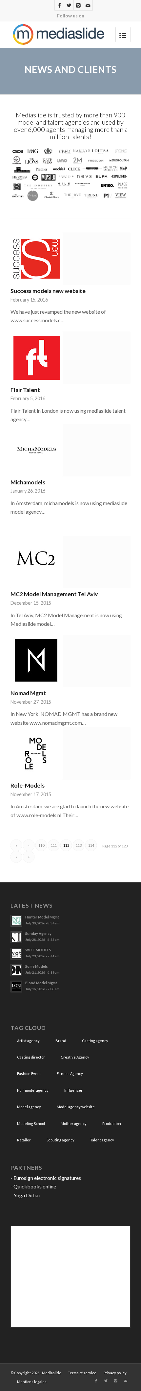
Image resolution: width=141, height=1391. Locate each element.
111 (54, 845)
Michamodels (27, 482)
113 (79, 845)
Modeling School (31, 1123)
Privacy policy (115, 1373)
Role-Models (27, 785)
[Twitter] (68, 5)
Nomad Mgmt (28, 693)
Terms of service (82, 1373)
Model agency (29, 1107)
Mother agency (74, 1123)
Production (111, 1123)
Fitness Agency (70, 1073)
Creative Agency (75, 1057)
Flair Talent (25, 389)
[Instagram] (78, 5)
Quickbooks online (34, 1186)
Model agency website (76, 1107)
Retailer (24, 1140)
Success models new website (48, 290)
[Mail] (87, 5)
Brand (60, 1040)
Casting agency (95, 1040)
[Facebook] (59, 5)
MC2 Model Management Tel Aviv (54, 594)
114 (91, 845)
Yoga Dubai (26, 1195)
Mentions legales (32, 1381)
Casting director (31, 1057)
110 (41, 845)
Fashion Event (29, 1073)
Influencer (73, 1090)
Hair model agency (33, 1090)
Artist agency (28, 1040)
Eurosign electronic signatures (47, 1178)
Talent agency (102, 1140)
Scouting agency (60, 1140)
